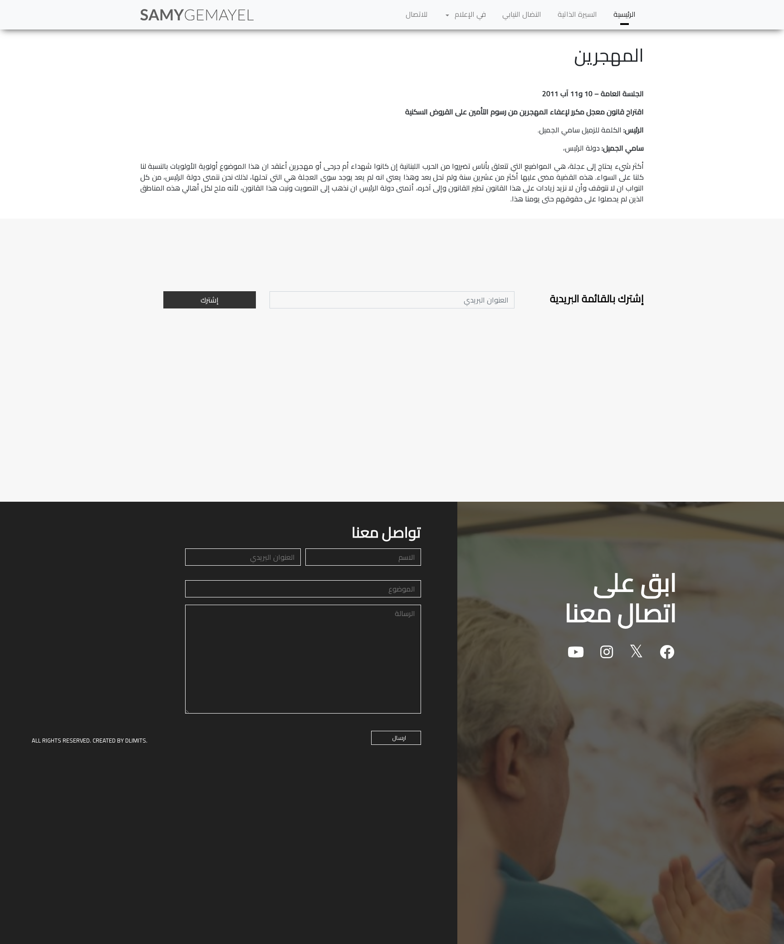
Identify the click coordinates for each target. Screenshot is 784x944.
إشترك (210, 300)
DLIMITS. (136, 740)
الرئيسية (624, 14)
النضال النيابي (521, 14)
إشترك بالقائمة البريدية (597, 299)
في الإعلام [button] (469, 14)
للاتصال (416, 14)
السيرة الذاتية (577, 14)
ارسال (399, 737)
